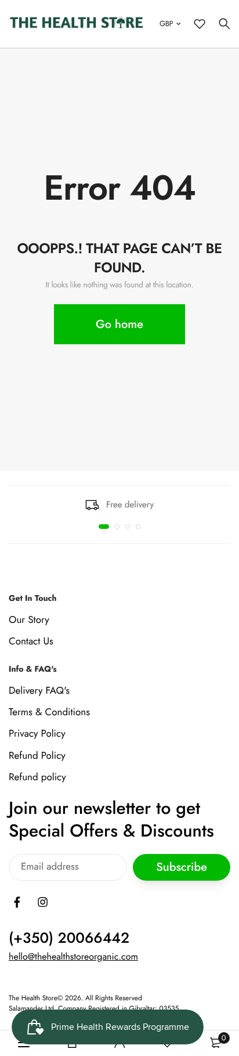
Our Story (29, 620)
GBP (166, 23)
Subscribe (181, 867)
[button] (104, 526)
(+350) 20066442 (69, 938)
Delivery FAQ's (39, 691)
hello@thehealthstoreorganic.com (73, 957)
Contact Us (31, 641)
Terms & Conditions (49, 712)
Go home (119, 324)
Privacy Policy (37, 734)
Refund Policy (37, 755)
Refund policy (37, 777)
